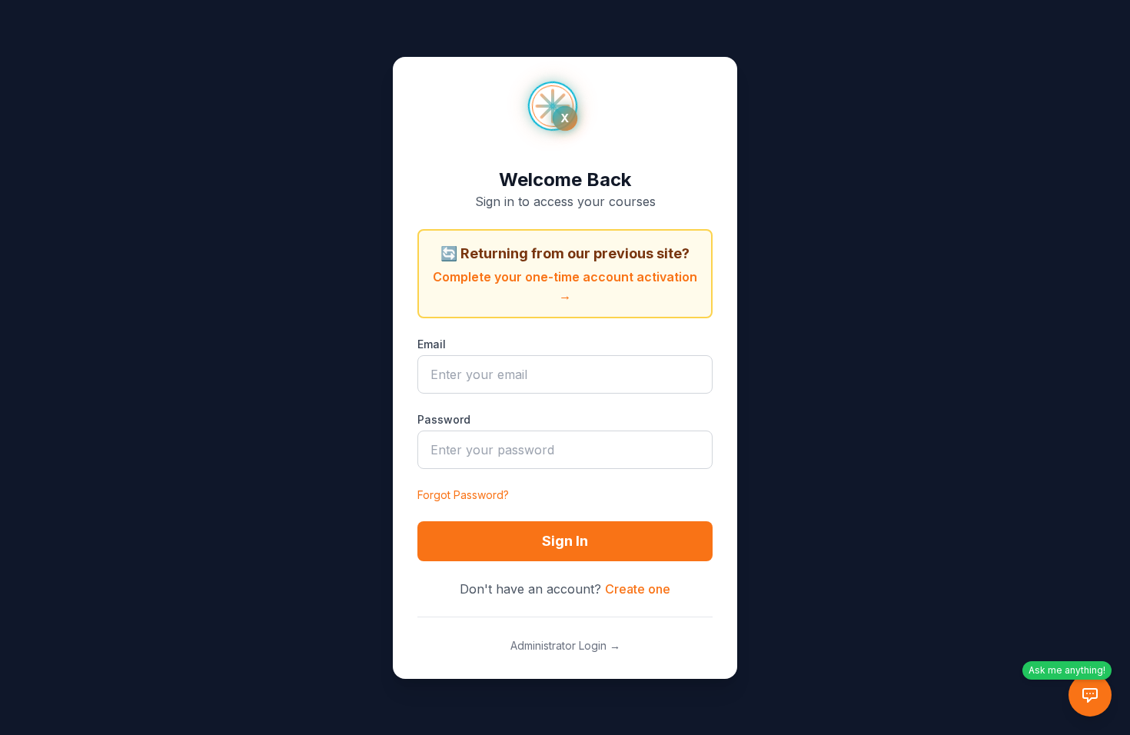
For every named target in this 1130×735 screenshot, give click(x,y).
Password (443, 419)
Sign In (565, 541)
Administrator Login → (565, 645)
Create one (637, 589)
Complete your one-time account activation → (565, 286)
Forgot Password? (463, 494)
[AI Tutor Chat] (1090, 695)
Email (431, 344)
